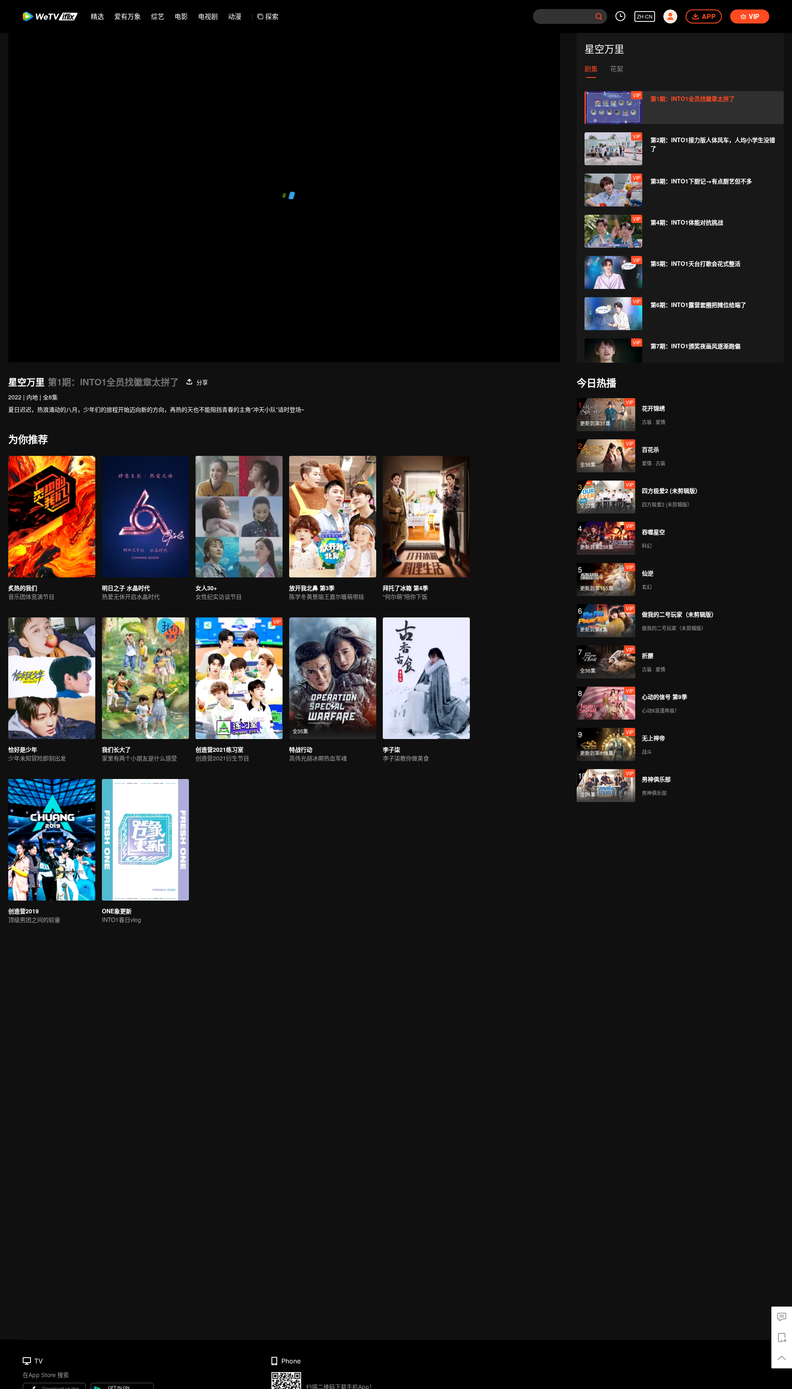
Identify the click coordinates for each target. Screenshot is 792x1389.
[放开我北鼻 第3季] (332, 516)
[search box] (599, 16)
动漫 (234, 16)
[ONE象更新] (145, 840)
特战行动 (300, 749)
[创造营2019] (51, 840)
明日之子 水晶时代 (126, 588)
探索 (271, 16)
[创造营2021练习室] (239, 678)
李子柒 (391, 749)
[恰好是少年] (51, 678)
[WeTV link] (50, 16)
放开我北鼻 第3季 (312, 588)
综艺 (157, 16)
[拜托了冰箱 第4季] (426, 516)
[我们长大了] (145, 678)
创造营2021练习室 (219, 749)
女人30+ (206, 588)
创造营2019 (23, 911)
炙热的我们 (22, 588)
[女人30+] (239, 516)
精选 (97, 16)
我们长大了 (116, 749)
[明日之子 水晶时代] (145, 516)
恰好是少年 (22, 749)
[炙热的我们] (51, 516)
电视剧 (208, 16)
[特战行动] (332, 678)
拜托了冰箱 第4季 (405, 588)
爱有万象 (127, 16)
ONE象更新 (117, 911)
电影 (181, 16)
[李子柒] (426, 678)
